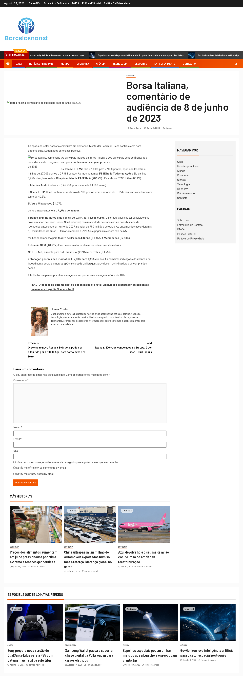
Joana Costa (135, 128)
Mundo (65, 63)
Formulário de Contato (56, 3)
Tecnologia (120, 63)
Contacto (189, 63)
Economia (83, 63)
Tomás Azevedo (37, 566)
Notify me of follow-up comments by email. (41, 467)
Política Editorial (91, 3)
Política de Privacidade (117, 3)
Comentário (20, 380)
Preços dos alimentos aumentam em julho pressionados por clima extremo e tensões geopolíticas (33, 557)
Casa (19, 63)
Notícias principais (41, 63)
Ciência (100, 63)
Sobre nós (34, 3)
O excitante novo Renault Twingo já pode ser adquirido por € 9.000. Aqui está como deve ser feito (56, 350)
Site (15, 450)
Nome (17, 427)
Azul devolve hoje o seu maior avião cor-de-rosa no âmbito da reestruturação (143, 557)
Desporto (141, 63)
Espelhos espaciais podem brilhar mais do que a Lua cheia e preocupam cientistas (122, 55)
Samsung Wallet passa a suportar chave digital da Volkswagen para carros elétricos (89, 655)
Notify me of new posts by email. (35, 473)
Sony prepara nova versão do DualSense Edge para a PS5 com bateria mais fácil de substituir (30, 655)
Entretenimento (165, 63)
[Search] (236, 64)
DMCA (75, 3)
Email (17, 439)
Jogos (10, 645)
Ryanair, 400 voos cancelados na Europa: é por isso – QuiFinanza (123, 348)
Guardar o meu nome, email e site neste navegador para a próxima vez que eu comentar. (68, 462)
